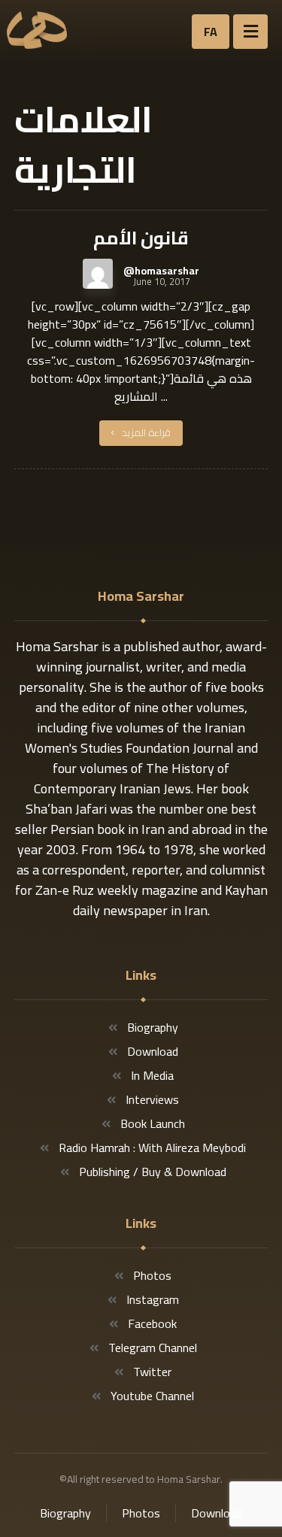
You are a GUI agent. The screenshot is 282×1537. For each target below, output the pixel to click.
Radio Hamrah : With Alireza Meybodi (152, 1147)
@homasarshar (161, 270)
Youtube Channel (152, 1395)
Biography (152, 1027)
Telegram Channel (152, 1347)
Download (152, 1051)
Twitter (152, 1371)
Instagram (152, 1299)
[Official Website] (37, 30)
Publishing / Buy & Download (152, 1171)
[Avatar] (98, 274)
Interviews (152, 1099)
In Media (152, 1075)
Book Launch (152, 1123)
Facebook (152, 1323)
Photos (152, 1275)
